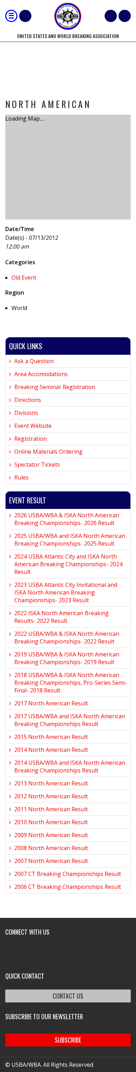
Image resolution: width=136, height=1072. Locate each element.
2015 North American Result (51, 737)
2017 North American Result (51, 703)
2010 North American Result (51, 822)
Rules (21, 477)
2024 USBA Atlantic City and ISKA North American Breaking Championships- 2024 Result (68, 564)
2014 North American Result (51, 750)
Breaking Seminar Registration (54, 387)
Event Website (33, 426)
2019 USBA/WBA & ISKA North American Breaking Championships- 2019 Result (66, 658)
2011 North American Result (51, 809)
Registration (30, 439)
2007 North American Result (51, 861)
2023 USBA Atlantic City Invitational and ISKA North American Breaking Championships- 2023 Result (65, 592)
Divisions (26, 413)
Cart (111, 16)
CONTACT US (68, 995)
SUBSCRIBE (68, 1039)
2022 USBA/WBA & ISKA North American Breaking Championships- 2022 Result (66, 637)
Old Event (24, 277)
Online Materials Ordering (48, 451)
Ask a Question (34, 361)
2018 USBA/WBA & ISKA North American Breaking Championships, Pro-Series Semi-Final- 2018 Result (70, 682)
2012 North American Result (51, 796)
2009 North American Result (51, 835)
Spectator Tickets (37, 464)
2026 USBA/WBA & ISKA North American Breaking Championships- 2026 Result (66, 519)
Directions (27, 400)
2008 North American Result (51, 848)
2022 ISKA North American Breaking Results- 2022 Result (61, 617)
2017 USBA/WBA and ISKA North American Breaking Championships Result (69, 720)
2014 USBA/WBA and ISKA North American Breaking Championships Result (69, 766)
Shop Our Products (25, 16)
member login (125, 16)
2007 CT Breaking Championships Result (67, 874)
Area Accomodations (41, 374)
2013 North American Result (51, 783)
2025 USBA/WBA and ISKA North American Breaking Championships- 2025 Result (69, 539)
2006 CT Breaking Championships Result (67, 887)
